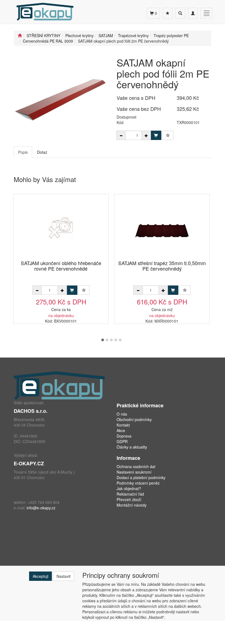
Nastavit (64, 576)
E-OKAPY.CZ (29, 463)
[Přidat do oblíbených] (167, 135)
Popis (23, 152)
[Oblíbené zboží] (168, 13)
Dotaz (42, 152)
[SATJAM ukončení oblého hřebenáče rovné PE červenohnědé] (61, 228)
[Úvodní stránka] (20, 35)
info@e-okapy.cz (41, 507)
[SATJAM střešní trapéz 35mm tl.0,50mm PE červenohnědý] (161, 228)
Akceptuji (40, 576)
